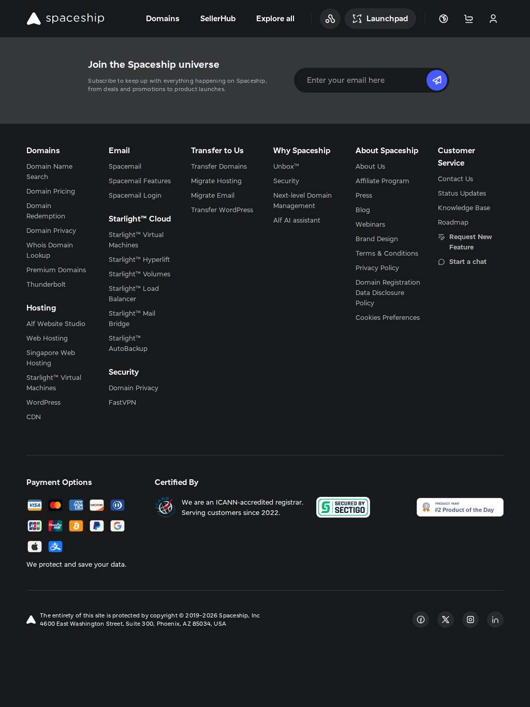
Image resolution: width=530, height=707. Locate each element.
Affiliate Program (382, 180)
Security (286, 180)
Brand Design (377, 238)
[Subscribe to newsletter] (436, 80)
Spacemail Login (135, 195)
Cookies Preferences (388, 317)
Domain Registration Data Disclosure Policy (388, 292)
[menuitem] (59, 171)
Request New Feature (470, 241)
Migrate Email (212, 195)
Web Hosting (47, 338)
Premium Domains (56, 269)
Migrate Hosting (216, 180)
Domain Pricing (50, 191)
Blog (363, 209)
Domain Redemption (45, 210)
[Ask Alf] (330, 18)
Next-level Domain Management (302, 200)
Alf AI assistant (296, 220)
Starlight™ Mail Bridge (132, 318)
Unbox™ (286, 166)
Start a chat (468, 261)
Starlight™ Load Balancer (134, 293)
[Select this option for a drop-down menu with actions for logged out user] (493, 18)
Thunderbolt (46, 284)
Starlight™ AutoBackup (128, 343)
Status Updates (462, 193)
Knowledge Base (464, 207)
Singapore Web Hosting (50, 357)
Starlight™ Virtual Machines (53, 382)
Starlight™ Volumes (139, 274)
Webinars (370, 224)
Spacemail (125, 166)
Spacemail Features (140, 180)
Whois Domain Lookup (49, 250)
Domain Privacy (51, 230)
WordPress (43, 402)
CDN (33, 416)
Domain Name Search (49, 171)
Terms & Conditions (387, 253)
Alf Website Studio (55, 323)
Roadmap (453, 222)
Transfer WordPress (222, 209)
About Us (370, 166)
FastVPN (122, 402)
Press (364, 195)
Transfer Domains (219, 166)
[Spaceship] (65, 18)
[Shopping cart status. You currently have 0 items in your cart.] (468, 18)
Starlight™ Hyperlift (139, 259)
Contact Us (455, 178)
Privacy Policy (377, 267)
